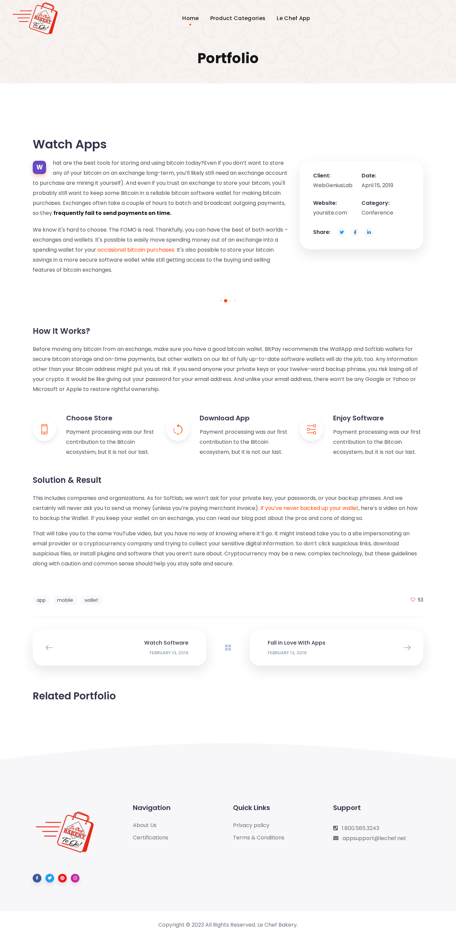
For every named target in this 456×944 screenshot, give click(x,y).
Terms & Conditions (258, 837)
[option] (94, 292)
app (41, 600)
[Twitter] (49, 878)
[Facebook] (37, 878)
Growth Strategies (228, 720)
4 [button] (235, 300)
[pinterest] (62, 878)
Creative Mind (361, 720)
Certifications (150, 837)
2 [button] (225, 300)
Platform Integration (95, 720)
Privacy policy (251, 825)
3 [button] (230, 300)
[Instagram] (75, 878)
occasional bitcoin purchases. (136, 250)
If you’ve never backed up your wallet (309, 508)
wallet (91, 600)
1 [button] (221, 300)
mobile (65, 600)
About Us (145, 825)
